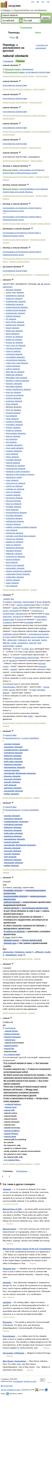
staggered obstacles (15, 548)
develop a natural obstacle (40, 224)
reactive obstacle (13, 524)
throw (39, 602)
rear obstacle (11, 530)
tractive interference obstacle (18, 571)
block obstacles (12, 334)
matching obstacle (13, 764)
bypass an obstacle (14, 342)
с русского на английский (42, 46)
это (4, 660)
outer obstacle (12, 480)
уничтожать (41, 619)
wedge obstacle (11, 794)
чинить (15, 608)
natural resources (12, 1037)
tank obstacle (12, 562)
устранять (7, 622)
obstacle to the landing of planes (20, 474)
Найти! (46, 18)
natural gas (10, 1040)
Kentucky (7, 1322)
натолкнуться (22, 613)
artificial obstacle (13, 316)
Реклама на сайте (30, 1381)
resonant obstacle (12, 779)
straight (13, 669)
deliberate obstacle (14, 375)
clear (47, 613)
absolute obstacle (13, 290)
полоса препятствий (32, 940)
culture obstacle (13, 369)
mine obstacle (12, 454)
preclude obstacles (14, 515)
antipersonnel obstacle (16, 310)
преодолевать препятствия (26, 657)
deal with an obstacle (15, 372)
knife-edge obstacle (13, 761)
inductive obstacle (13, 758)
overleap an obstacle (15, 489)
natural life (9, 1048)
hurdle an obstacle (14, 421)
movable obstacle (13, 460)
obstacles (46, 602)
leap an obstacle (13, 436)
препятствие (28, 602)
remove (20, 619)
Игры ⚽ (14, 37)
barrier (47, 284)
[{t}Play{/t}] (20, 65)
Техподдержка (18, 1381)
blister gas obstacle (14, 331)
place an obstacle (13, 504)
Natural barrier (9, 1229)
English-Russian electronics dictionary (17, 89)
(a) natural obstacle (41, 275)
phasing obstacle (12, 776)
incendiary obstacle (14, 424)
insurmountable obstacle (15, 896)
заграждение (27, 69)
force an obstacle (13, 410)
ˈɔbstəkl (6, 599)
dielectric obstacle (12, 756)
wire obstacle (11, 586)
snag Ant (32, 643)
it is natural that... (12, 1160)
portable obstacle (13, 506)
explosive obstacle (14, 401)
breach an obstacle (14, 336)
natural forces (11, 1031)
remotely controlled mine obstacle (20, 536)
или (16, 684)
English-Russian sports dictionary (15, 102)
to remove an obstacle (14, 931)
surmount (17, 616)
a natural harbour (13, 1104)
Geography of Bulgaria (13, 1353)
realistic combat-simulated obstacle (21, 527)
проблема (7, 634)
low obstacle (11, 442)
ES (43, 2)
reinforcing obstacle (14, 533)
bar (29, 640)
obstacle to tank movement (18, 471)
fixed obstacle (12, 404)
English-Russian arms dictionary (15, 148)
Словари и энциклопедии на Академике (24, 10)
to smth (25, 649)
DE (38, 2)
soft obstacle (10, 785)
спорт (7, 637)
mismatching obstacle (14, 767)
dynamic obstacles (14, 383)
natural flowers (11, 1133)
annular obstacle (12, 744)
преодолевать (9, 687)
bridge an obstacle (14, 339)
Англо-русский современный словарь (17, 959)
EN (32, 2)
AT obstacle (11, 319)
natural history (11, 1045)
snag (20, 955)
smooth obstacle (12, 782)
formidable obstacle (13, 890)
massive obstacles (14, 451)
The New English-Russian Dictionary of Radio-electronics (24, 116)
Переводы (14, 32)
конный (42, 666)
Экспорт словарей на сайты (10, 1390)
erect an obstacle (13, 392)
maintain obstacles (14, 445)
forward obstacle (13, 413)
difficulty (6, 643)
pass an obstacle (13, 492)
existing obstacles (13, 398)
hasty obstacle (12, 419)
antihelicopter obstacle (16, 301)
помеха (8, 602)
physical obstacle (13, 501)
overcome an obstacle (15, 483)
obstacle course (30, 637)
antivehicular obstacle (15, 313)
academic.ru (11, 4)
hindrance (22, 640)
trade (34, 690)
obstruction (7, 287)
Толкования (26, 28)
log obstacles (11, 439)
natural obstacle (42, 76)
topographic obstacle (15, 568)
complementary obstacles (16, 750)
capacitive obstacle (13, 747)
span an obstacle (13, 545)
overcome (7, 616)
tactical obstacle (13, 559)
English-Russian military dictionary (16, 161)
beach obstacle (12, 328)
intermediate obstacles (16, 433)
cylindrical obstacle (13, 753)
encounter (14, 610)
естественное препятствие (38, 72)
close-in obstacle (13, 351)
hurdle (13, 643)
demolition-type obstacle (16, 377)
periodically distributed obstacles (20, 773)
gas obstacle (11, 416)
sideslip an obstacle (14, 542)
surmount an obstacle (15, 556)
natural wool (11, 1107)
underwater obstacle (15, 577)
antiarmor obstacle (14, 298)
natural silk (9, 1110)
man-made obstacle (14, 448)
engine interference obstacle (18, 389)
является (13, 660)
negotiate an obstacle (15, 465)
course (46, 687)
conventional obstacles (16, 360)
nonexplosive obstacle (15, 468)
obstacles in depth (14, 477)
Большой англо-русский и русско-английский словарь (24, 723)
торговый (41, 690)
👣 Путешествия (7, 1386)
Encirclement (9, 1336)
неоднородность (12, 738)
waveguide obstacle (13, 791)
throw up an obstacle (15, 565)
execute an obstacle (15, 395)
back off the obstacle (15, 322)
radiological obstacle (15, 521)
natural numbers (12, 1130)
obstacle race (43, 637)
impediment (22, 643)
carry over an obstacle (16, 345)
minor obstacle (12, 457)
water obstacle (12, 583)
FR (48, 2)
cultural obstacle (13, 366)
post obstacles (12, 509)
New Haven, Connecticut (14, 1361)
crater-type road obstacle (17, 363)
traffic (30, 716)
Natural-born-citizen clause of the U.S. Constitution (27, 1249)
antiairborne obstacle (15, 295)
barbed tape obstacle (15, 325)
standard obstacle (14, 550)
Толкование (8, 61)
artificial (43, 628)
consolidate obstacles (15, 357)
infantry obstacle (13, 427)
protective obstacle (14, 518)
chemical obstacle (14, 348)
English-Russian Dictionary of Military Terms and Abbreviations (26, 132)
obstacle (34, 590)
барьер (6, 693)
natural (15, 634)
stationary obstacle (14, 553)
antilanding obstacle (14, 304)
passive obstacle (13, 495)
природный (10, 1028)
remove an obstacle (14, 539)
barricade (36, 640)
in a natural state (12, 1054)
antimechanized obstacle (17, 307)
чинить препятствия (26, 605)
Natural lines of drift (12, 1209)
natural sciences (12, 1034)
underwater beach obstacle (18, 574)
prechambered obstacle (16, 512)
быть (32, 649)
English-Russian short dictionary (15, 1013)
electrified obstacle (14, 386)
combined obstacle (14, 354)
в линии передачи (30, 738)
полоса (12, 690)
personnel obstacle (14, 498)
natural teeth (10, 1136)
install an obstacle (14, 430)
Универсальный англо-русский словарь (18, 76)
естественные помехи (39, 634)
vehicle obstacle (13, 580)
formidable (29, 622)
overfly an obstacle (14, 486)
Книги (38, 32)
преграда (17, 602)
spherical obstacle (12, 788)
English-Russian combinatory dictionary (18, 275)
